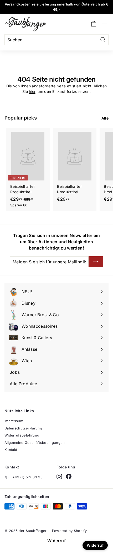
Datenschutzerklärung (23, 428)
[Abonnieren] (96, 261)
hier (32, 91)
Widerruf (56, 540)
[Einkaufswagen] (94, 24)
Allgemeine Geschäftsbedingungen (34, 442)
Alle (105, 118)
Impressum (13, 421)
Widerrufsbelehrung (21, 435)
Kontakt (10, 450)
